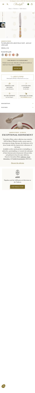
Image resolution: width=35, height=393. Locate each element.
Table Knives (23, 9)
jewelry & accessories (19, 159)
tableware (23, 157)
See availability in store (26, 97)
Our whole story (17, 186)
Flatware (15, 9)
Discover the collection (17, 163)
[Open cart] (31, 4)
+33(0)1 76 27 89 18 (18, 77)
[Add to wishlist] (33, 13)
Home (10, 9)
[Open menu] (3, 4)
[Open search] (7, 4)
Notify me (17, 68)
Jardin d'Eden (6, 41)
